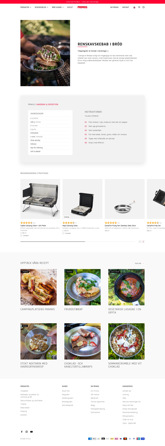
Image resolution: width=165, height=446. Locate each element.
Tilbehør (23, 404)
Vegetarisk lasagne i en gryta (124, 310)
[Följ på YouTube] (31, 431)
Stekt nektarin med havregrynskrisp (33, 365)
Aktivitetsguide (67, 405)
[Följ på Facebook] (21, 431)
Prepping (23, 411)
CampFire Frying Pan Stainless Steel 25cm (120, 226)
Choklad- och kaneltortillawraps (78, 365)
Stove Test (66, 391)
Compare (26, 235)
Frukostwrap (73, 309)
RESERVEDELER (40, 7)
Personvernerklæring (130, 412)
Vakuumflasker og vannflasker (31, 401)
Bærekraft (94, 398)
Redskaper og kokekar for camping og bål (29, 396)
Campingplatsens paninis (37, 309)
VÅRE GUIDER (57, 7)
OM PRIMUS (114, 7)
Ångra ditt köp (128, 405)
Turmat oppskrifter (98, 402)
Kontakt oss (127, 391)
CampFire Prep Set (154, 226)
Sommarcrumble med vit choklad (125, 365)
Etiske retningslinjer (130, 409)
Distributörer (95, 412)
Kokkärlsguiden (67, 398)
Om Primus (95, 391)
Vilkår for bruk (128, 420)
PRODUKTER (24, 7)
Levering (126, 395)
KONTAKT (125, 7)
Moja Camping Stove (70, 226)
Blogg (93, 405)
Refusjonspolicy (128, 416)
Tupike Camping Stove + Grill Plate (33, 226)
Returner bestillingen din (132, 402)
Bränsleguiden (67, 402)
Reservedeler (25, 408)
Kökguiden (66, 395)
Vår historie (95, 395)
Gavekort (23, 415)
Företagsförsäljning (98, 409)
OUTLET (70, 7)
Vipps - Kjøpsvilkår (129, 423)
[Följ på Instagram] (26, 431)
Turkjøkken (24, 391)
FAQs (124, 398)
